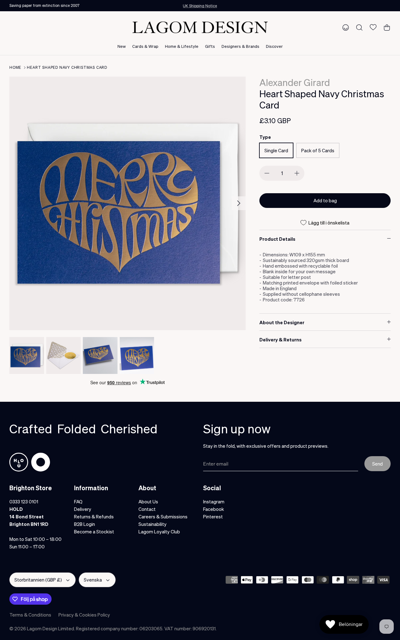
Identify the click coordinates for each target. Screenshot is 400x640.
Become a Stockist (94, 531)
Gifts (210, 46)
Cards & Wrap (145, 46)
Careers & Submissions (163, 516)
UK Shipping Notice (200, 5)
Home (15, 67)
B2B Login (84, 524)
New (122, 46)
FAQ (78, 501)
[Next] (239, 203)
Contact (147, 509)
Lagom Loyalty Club (159, 531)
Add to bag (325, 200)
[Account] (344, 27)
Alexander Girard (294, 82)
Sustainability (152, 524)
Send (377, 464)
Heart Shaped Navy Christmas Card (67, 67)
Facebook (213, 509)
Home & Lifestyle (181, 46)
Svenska (93, 580)
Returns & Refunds (94, 516)
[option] (127, 203)
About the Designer (281, 322)
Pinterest (213, 516)
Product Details (277, 239)
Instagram (213, 501)
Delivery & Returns (280, 339)
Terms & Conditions (30, 615)
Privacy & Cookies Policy (84, 615)
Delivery (82, 509)
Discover (274, 46)
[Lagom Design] (200, 27)
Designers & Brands (240, 46)
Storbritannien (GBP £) (38, 580)
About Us (148, 501)
